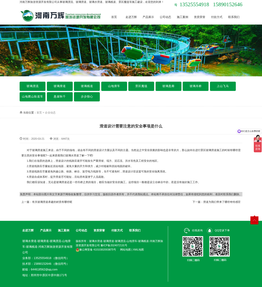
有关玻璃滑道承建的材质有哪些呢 (52, 201)
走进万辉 (131, 17)
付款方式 (216, 17)
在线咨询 (197, 230)
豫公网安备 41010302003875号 (97, 249)
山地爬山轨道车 (32, 96)
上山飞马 (223, 86)
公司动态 (165, 17)
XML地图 (138, 249)
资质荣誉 (199, 17)
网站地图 (125, 249)
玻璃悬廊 (168, 86)
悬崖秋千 (60, 96)
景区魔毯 (141, 86)
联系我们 (234, 17)
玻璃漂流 (33, 86)
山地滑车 (114, 86)
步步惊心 (87, 96)
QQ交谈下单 (222, 230)
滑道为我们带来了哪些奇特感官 (222, 201)
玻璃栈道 (87, 86)
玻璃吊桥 (196, 86)
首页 (114, 17)
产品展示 (148, 17)
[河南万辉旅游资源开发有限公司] (61, 15)
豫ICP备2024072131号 (114, 245)
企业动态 (50, 112)
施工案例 (182, 17)
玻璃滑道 (60, 86)
